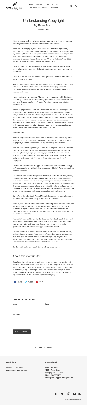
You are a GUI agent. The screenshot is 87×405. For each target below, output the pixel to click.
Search (9, 368)
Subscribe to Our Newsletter (16, 371)
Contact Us (19, 368)
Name (15, 304)
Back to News (45, 347)
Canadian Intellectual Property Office (55, 209)
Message (16, 314)
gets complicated (45, 117)
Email (47, 304)
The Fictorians (33, 275)
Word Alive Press (75, 400)
